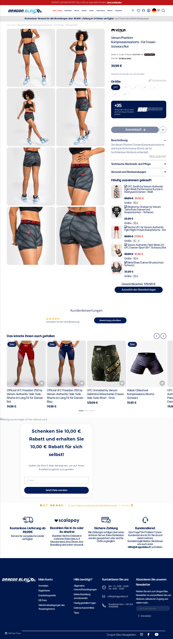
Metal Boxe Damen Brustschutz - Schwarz (144, 264)
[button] (163, 10)
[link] (138, 109)
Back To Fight (57, 10)
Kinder (91, 10)
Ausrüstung (101, 10)
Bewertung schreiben (110, 320)
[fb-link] (147, 634)
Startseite (11, 25)
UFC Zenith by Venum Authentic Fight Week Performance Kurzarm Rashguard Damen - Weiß (143, 189)
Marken (110, 10)
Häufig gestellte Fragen (85, 603)
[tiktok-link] (162, 634)
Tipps (76, 612)
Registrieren (44, 590)
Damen (84, 10)
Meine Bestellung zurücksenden (82, 596)
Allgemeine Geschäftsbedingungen (85, 587)
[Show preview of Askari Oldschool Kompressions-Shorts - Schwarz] (162, 383)
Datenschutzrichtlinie (84, 608)
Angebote (118, 10)
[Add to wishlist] (162, 129)
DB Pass (42, 600)
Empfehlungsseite (47, 595)
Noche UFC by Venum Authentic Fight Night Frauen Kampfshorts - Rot (145, 229)
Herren (76, 10)
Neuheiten (68, 10)
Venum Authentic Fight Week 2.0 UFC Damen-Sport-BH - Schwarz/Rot (145, 246)
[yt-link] (155, 634)
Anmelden (43, 585)
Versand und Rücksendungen (128, 172)
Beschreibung (119, 140)
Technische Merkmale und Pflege (131, 164)
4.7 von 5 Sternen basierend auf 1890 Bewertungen (92, 505)
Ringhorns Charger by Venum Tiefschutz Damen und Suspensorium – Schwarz (142, 209)
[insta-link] (140, 634)
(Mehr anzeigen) (157, 156)
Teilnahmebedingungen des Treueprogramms (51, 607)
